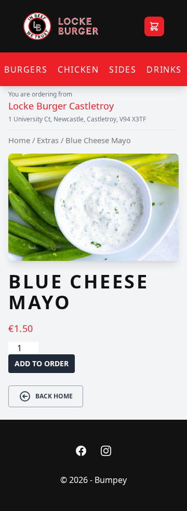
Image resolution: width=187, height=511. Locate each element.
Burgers (25, 69)
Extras (48, 140)
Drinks (164, 69)
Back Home (54, 396)
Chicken (78, 69)
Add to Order (42, 363)
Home (19, 140)
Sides (122, 69)
